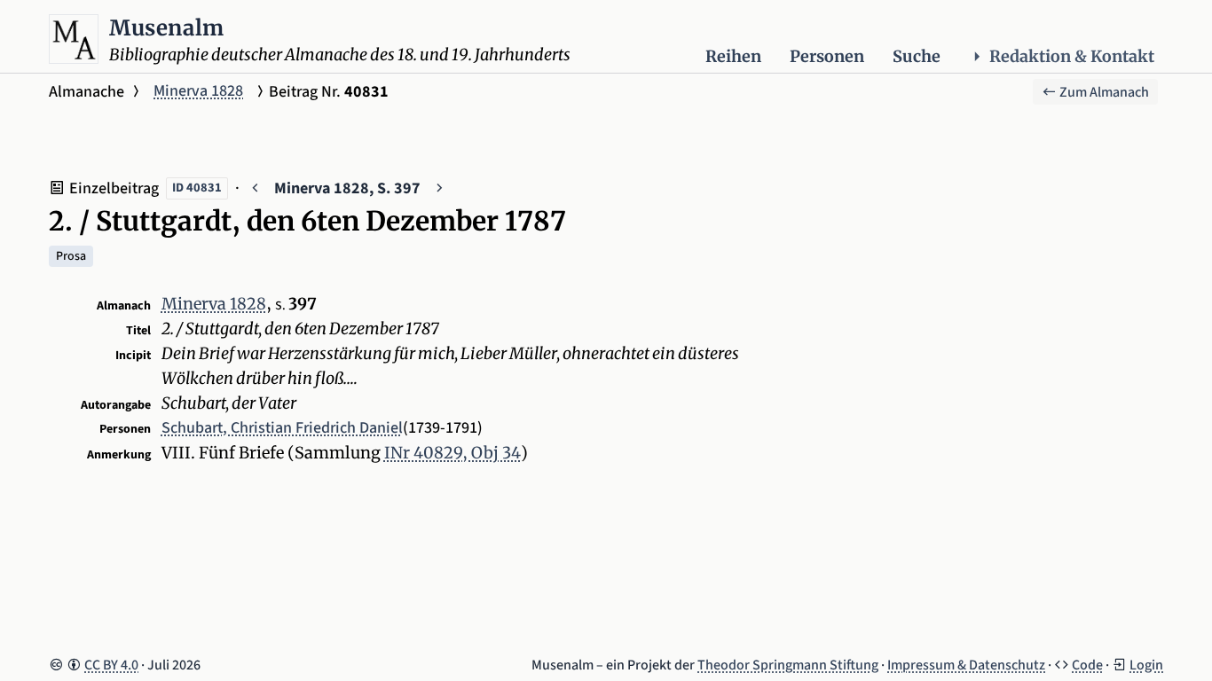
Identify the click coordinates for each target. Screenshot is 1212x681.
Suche (916, 56)
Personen (827, 56)
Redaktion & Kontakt (1071, 56)
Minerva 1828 (198, 91)
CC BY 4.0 (111, 665)
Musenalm (166, 28)
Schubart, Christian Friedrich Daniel (282, 428)
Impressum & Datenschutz (966, 665)
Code (1087, 665)
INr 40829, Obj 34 (452, 452)
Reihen (733, 56)
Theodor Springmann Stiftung (787, 665)
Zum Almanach (1103, 92)
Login (1146, 665)
